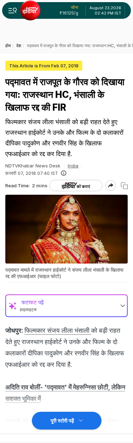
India (73, 165)
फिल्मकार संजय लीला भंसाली (57, 330)
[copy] (124, 185)
